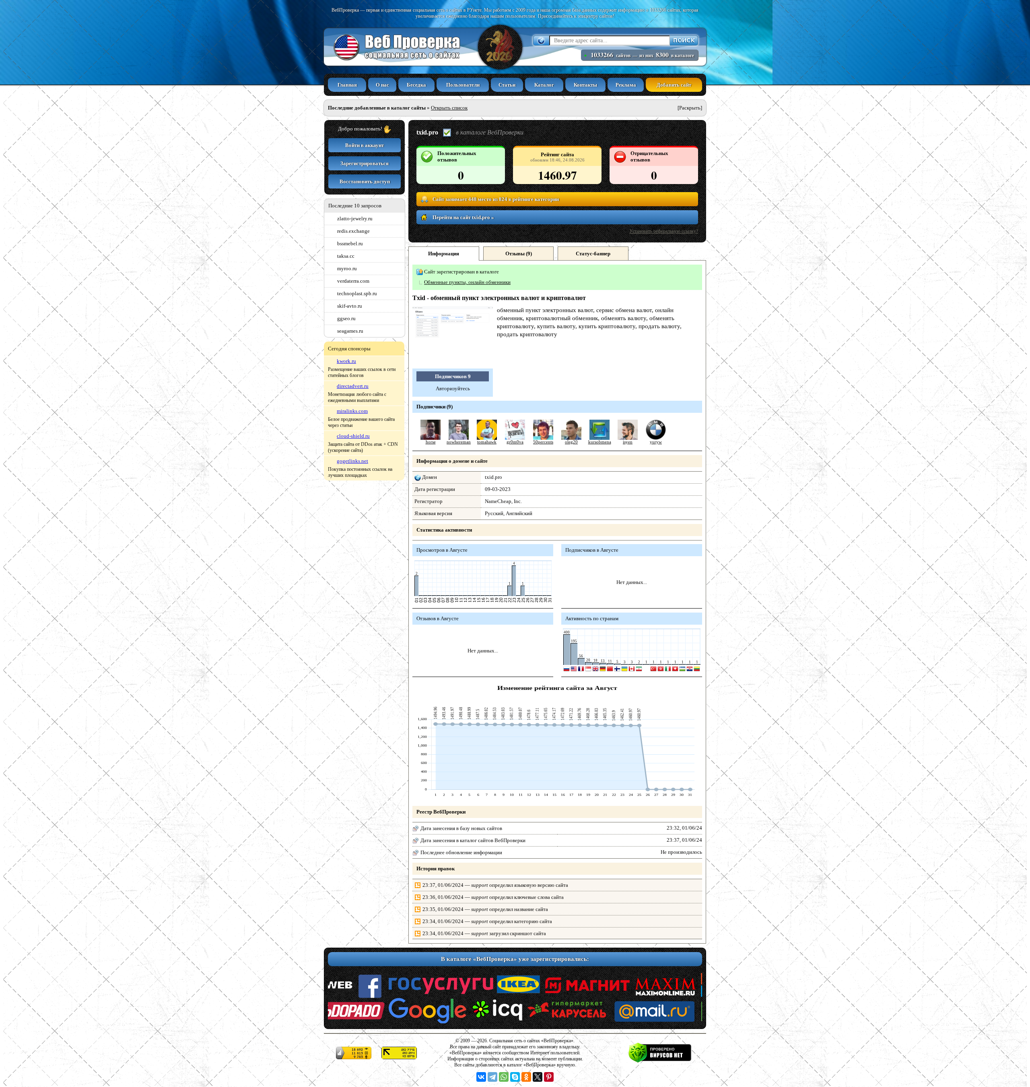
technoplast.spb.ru (357, 293)
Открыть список (449, 108)
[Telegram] (492, 1077)
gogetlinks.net (352, 461)
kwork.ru (346, 361)
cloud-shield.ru (353, 436)
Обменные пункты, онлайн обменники (467, 282)
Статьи (507, 85)
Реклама (626, 85)
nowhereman (459, 442)
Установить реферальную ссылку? (663, 231)
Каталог (544, 85)
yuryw (656, 442)
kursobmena (599, 442)
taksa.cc (345, 256)
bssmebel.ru (350, 243)
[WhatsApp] (504, 1077)
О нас (382, 85)
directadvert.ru (353, 386)
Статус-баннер (593, 254)
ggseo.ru (346, 318)
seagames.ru (350, 331)
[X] (537, 1077)
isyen (627, 442)
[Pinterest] (549, 1077)
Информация (443, 254)
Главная (347, 85)
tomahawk (486, 442)
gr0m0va (515, 442)
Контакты (585, 85)
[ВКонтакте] (481, 1077)
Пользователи (463, 85)
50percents (543, 442)
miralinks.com (352, 411)
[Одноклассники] (526, 1077)
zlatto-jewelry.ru (355, 218)
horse (431, 442)
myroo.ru (347, 268)
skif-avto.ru (349, 306)
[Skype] (515, 1077)
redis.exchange (353, 231)
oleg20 (571, 442)
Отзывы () (518, 254)
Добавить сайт (674, 85)
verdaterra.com (353, 281)
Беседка (416, 85)
